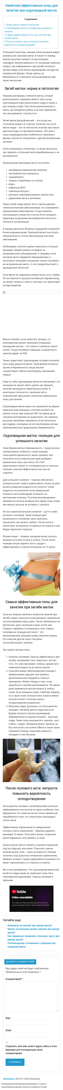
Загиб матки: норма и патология (21, 24)
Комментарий (14, 979)
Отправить (15, 1062)
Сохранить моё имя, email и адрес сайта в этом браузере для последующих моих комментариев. (31, 1050)
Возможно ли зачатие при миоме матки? (29, 925)
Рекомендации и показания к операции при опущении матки (31, 945)
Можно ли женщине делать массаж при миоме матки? (33, 931)
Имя (8, 1018)
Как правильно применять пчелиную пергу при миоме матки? (33, 938)
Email (8, 1030)
